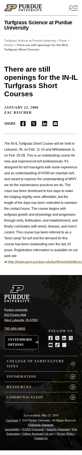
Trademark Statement (40, 425)
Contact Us (41, 438)
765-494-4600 (14, 329)
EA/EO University (33, 429)
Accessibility (12, 429)
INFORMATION (21, 376)
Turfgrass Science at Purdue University (38, 25)
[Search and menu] (73, 8)
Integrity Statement (58, 429)
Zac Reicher (18, 112)
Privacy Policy (65, 434)
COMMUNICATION (25, 397)
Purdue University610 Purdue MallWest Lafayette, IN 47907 (21, 315)
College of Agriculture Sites (35, 363)
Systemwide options (20, 342)
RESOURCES (19, 387)
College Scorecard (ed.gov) (38, 434)
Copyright (12, 420)
